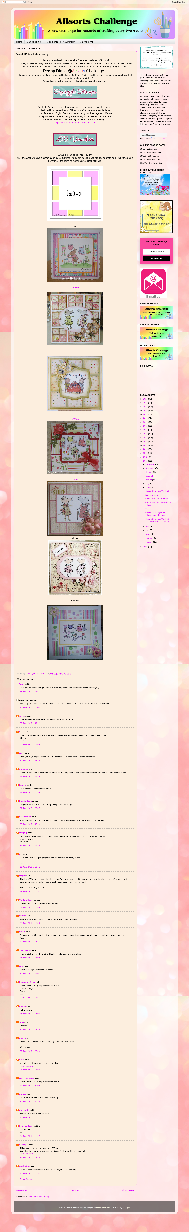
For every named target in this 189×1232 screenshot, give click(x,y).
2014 (145, 445)
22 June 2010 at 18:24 (30, 942)
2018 (145, 430)
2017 (145, 434)
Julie (21, 1022)
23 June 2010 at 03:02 (30, 973)
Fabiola (22, 785)
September (151, 476)
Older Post (127, 1190)
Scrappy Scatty (26, 1126)
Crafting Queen (26, 900)
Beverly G (23, 1145)
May (148, 526)
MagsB (22, 876)
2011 (145, 457)
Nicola (22, 932)
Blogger (126, 1208)
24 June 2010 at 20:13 (30, 1101)
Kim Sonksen (25, 801)
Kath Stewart (25, 817)
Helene (75, 287)
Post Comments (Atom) (38, 1196)
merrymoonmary (103, 1208)
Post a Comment (27, 1179)
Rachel (22, 1038)
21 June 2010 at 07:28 (30, 776)
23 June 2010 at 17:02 (30, 1013)
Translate (161, 138)
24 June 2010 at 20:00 (30, 1085)
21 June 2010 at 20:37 (30, 808)
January (149, 542)
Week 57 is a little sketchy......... (159, 499)
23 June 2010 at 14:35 (30, 998)
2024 (145, 406)
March (149, 534)
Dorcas (22, 1094)
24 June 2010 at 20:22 (30, 1117)
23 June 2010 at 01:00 (30, 957)
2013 (145, 449)
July (148, 484)
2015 (145, 441)
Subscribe (156, 258)
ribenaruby (24, 1110)
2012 (145, 453)
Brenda (75, 419)
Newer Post (23, 1190)
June (148, 487)
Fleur (75, 351)
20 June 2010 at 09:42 (30, 723)
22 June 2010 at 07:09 (30, 824)
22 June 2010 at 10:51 (30, 867)
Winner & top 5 (151, 495)
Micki (21, 753)
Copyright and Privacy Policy (61, 42)
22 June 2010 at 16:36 (30, 923)
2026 (145, 399)
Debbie (22, 916)
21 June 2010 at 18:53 (30, 792)
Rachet (22, 1006)
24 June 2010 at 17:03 (30, 1070)
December (150, 464)
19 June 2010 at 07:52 (30, 691)
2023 (145, 410)
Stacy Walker (25, 950)
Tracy (21, 684)
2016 (145, 437)
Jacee (22, 716)
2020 (145, 422)
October (149, 472)
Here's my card (26, 1066)
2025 (145, 403)
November (150, 468)
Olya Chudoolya (26, 1078)
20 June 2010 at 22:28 (30, 760)
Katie (21, 1060)
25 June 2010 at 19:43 (30, 1157)
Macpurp (23, 833)
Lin (20, 854)
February (150, 538)
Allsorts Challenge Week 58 (157, 491)
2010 (145, 461)
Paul (21, 732)
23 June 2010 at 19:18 (30, 1029)
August (149, 480)
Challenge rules (34, 42)
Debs (75, 479)
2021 (145, 418)
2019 (145, 426)
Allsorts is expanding (154, 509)
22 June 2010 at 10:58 (30, 907)
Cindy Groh (24, 1166)
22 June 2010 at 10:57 (30, 891)
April (148, 530)
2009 (145, 547)
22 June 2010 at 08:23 (30, 845)
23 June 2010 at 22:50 (30, 1051)
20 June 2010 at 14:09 (30, 745)
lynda (21, 966)
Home (19, 42)
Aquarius (23, 769)
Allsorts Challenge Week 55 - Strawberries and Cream (157, 520)
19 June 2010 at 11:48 (30, 707)
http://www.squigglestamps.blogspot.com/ (75, 122)
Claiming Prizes (88, 42)
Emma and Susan (27, 982)
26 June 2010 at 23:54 (30, 1173)
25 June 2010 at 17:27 (30, 1136)
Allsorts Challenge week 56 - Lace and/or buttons (157, 514)
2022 (145, 414)
